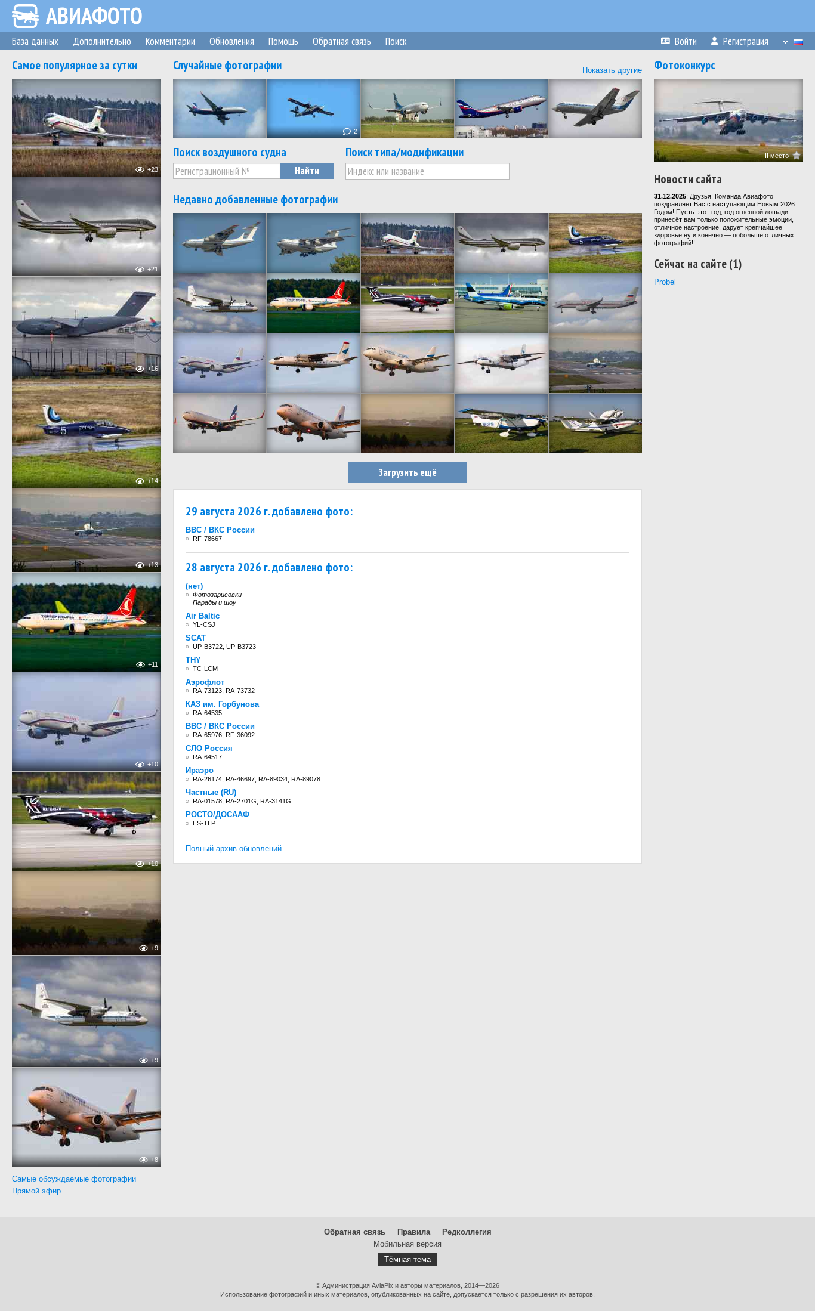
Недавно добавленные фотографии (255, 199)
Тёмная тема (407, 1259)
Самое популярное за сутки (74, 65)
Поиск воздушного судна (229, 152)
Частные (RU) (211, 792)
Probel (665, 281)
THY (193, 660)
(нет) (194, 586)
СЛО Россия (209, 748)
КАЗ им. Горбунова (222, 704)
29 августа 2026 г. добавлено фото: (269, 511)
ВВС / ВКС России (220, 529)
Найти (307, 170)
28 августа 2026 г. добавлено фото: (269, 567)
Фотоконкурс (684, 65)
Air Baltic (203, 615)
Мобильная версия (407, 1243)
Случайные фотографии (227, 65)
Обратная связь (354, 1231)
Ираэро (200, 770)
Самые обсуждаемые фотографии (74, 1178)
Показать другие (612, 70)
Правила (413, 1231)
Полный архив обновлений (234, 848)
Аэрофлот (205, 682)
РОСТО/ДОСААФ (217, 814)
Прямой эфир (36, 1190)
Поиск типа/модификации (404, 152)
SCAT (196, 637)
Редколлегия (467, 1231)
